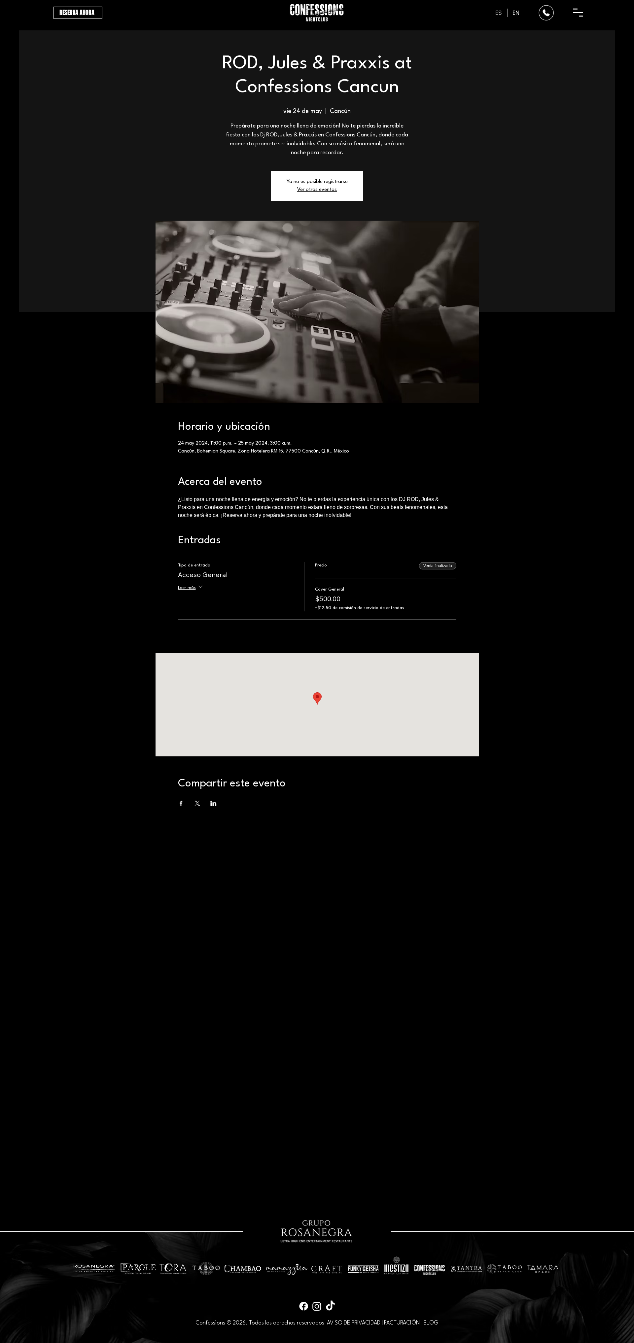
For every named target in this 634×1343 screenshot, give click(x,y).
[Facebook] (303, 1306)
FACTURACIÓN (402, 1323)
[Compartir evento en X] (197, 803)
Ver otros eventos (317, 189)
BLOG (431, 1323)
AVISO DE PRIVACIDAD (353, 1323)
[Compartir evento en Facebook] (181, 803)
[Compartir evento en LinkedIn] (213, 803)
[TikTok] (330, 1306)
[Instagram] (317, 1306)
